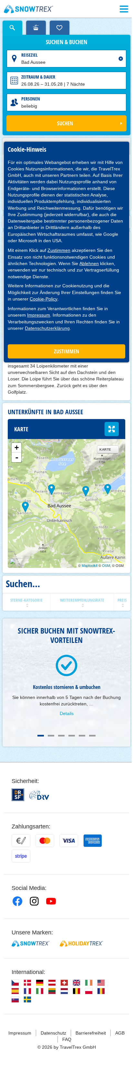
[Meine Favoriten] (59, 28)
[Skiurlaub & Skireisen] (28, 9)
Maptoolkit (89, 565)
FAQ (66, 1039)
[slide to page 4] (71, 735)
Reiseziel (29, 55)
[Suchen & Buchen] (12, 28)
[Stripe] (21, 856)
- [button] (17, 457)
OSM (106, 565)
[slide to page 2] (51, 735)
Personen (30, 99)
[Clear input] (120, 58)
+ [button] (17, 448)
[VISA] (68, 840)
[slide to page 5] (82, 735)
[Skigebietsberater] (36, 28)
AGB (120, 1033)
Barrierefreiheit (91, 1033)
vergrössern (112, 429)
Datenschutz (53, 1033)
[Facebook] (17, 901)
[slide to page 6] (92, 735)
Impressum (38, 315)
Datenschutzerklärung (47, 328)
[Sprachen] (15, 983)
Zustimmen (58, 250)
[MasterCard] (45, 840)
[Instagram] (34, 901)
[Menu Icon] (124, 9)
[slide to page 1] (40, 735)
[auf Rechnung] (21, 840)
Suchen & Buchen (66, 42)
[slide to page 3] (61, 735)
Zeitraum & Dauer (38, 77)
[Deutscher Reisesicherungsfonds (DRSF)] (18, 794)
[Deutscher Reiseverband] (39, 795)
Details (67, 713)
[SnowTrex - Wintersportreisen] (30, 943)
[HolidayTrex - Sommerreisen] (81, 943)
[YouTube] (51, 901)
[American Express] (92, 840)
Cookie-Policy (43, 298)
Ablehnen (89, 263)
